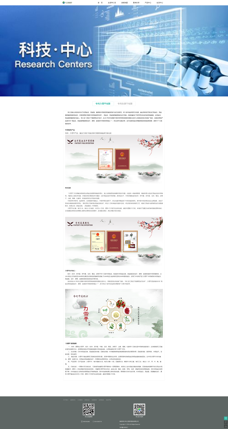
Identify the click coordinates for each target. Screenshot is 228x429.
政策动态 (87, 400)
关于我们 (65, 400)
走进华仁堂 (112, 3)
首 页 (100, 3)
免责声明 (108, 400)
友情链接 (101, 400)
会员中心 (160, 3)
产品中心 (148, 3)
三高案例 (79, 400)
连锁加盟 (124, 3)
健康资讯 (72, 400)
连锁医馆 (94, 400)
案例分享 (136, 3)
